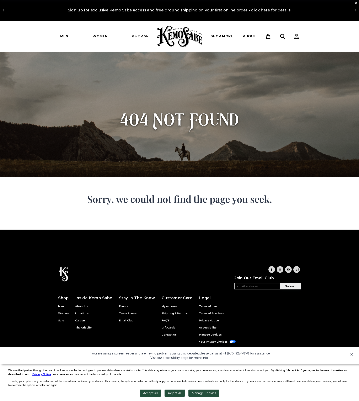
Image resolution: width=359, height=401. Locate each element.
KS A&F (140, 36)
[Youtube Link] (288, 269)
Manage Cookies (204, 393)
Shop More (222, 36)
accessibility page (175, 358)
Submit (290, 286)
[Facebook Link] (272, 269)
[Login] (297, 36)
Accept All (150, 393)
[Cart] (268, 36)
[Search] (282, 36)
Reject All (175, 393)
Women (99, 36)
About (249, 36)
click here (260, 10)
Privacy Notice (41, 374)
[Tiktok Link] (297, 269)
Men (64, 36)
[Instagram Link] (280, 269)
